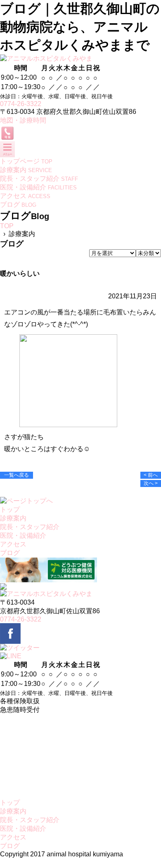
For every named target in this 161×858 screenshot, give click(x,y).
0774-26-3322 (20, 103)
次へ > (151, 483)
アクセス (13, 544)
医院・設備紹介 (23, 535)
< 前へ (151, 475)
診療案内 (13, 518)
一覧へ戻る (16, 475)
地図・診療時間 (23, 120)
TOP (7, 225)
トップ (10, 509)
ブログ (10, 552)
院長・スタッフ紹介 (29, 526)
